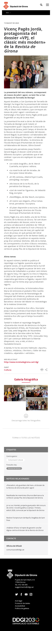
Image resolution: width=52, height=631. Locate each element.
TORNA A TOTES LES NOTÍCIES (26, 437)
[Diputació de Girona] (16, 5)
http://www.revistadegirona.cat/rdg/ (21, 362)
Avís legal (18, 601)
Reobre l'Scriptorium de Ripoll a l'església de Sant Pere (25, 519)
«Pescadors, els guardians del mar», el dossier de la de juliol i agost (25, 486)
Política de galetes (22, 608)
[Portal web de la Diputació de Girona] (22, 573)
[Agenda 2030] (26, 621)
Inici (7, 13)
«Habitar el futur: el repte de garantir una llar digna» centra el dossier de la (25, 528)
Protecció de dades (22, 603)
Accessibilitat (20, 606)
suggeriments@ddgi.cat (24, 587)
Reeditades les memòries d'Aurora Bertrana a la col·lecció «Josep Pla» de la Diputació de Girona (25, 496)
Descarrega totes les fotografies (26, 420)
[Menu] (48, 5)
